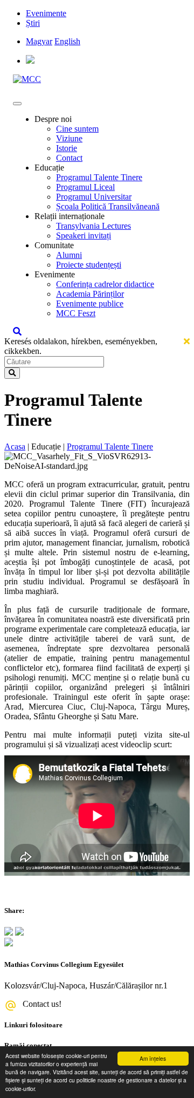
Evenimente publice (89, 303)
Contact (69, 157)
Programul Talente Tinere (99, 177)
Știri (33, 23)
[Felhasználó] (30, 60)
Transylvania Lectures (93, 225)
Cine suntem (77, 128)
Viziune (69, 138)
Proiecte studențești (88, 264)
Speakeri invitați (83, 235)
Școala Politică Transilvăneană (108, 206)
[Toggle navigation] (17, 103)
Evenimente (46, 13)
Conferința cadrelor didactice (105, 284)
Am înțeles (153, 1058)
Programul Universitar (93, 196)
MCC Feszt (75, 313)
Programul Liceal (85, 187)
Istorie (66, 148)
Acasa (14, 446)
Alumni (69, 255)
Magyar (39, 41)
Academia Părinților (90, 293)
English (67, 41)
